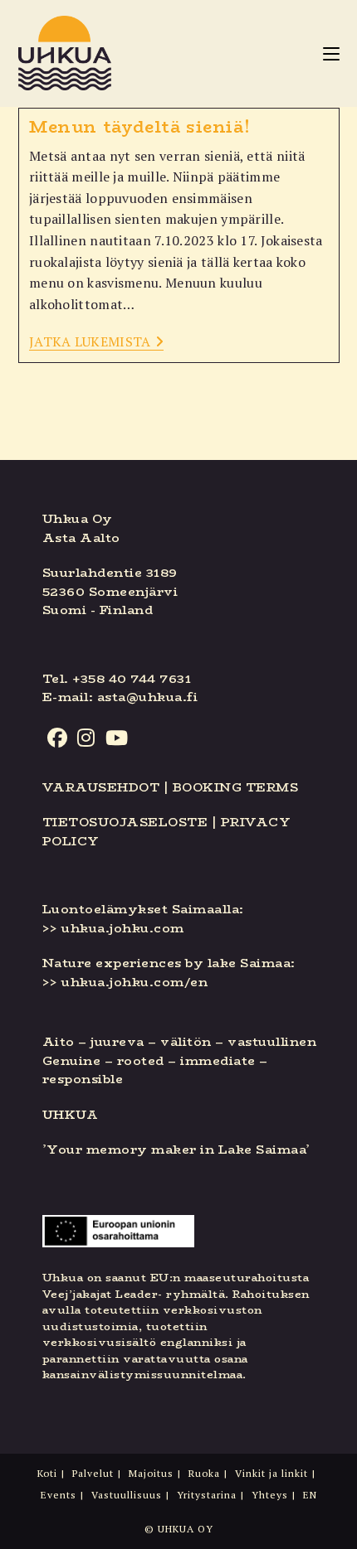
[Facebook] (57, 738)
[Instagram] (86, 738)
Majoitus (151, 1473)
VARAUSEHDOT (101, 786)
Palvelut (93, 1473)
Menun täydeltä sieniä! (139, 126)
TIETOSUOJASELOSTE (125, 821)
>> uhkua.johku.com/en (125, 981)
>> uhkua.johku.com (113, 927)
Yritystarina (207, 1494)
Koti (47, 1473)
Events (58, 1494)
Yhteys (270, 1494)
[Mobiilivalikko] (331, 53)
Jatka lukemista (96, 343)
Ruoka (204, 1473)
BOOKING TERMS (236, 786)
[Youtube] (117, 738)
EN (310, 1494)
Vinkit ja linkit (271, 1473)
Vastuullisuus (126, 1494)
